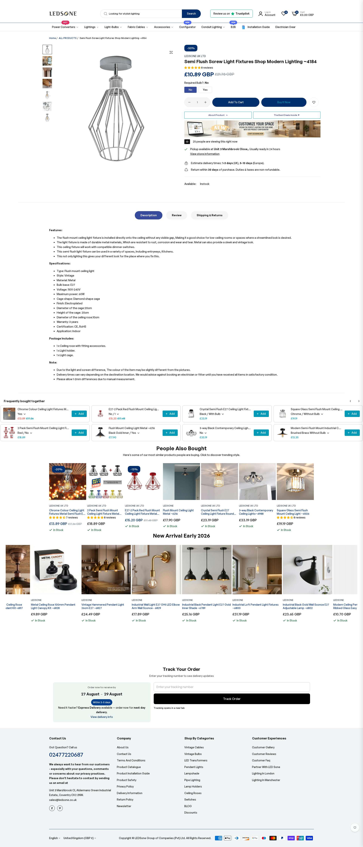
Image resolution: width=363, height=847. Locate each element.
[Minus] (189, 102)
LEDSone (11, 600)
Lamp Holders (193, 786)
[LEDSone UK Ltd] (63, 14)
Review (177, 215)
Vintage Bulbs (193, 754)
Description (148, 215)
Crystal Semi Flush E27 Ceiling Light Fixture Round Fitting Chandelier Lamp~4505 (225, 409)
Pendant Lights (193, 767)
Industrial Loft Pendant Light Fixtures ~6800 (230, 606)
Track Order (232, 699)
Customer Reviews (264, 754)
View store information (205, 153)
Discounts (190, 812)
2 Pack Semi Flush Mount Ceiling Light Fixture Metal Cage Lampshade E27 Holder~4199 (43, 428)
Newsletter (124, 806)
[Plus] (205, 102)
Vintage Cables (194, 747)
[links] (52, 808)
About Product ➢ (218, 115)
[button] (192, 67)
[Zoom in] (171, 52)
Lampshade (191, 773)
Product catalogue (129, 767)
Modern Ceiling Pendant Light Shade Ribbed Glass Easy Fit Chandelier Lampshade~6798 (330, 606)
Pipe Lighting (192, 780)
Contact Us (124, 754)
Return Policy (125, 799)
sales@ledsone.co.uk (63, 799)
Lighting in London (263, 773)
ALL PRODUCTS (68, 38)
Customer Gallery (263, 747)
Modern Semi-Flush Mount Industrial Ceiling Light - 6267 (317, 428)
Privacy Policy (125, 786)
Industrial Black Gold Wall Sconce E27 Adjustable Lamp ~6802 (281, 606)
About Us (123, 747)
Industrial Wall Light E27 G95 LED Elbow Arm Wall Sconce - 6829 (130, 606)
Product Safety (126, 780)
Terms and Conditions (131, 760)
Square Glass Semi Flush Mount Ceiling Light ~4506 (317, 409)
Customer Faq (261, 760)
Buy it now (283, 102)
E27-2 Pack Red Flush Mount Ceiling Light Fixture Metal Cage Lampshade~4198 (135, 409)
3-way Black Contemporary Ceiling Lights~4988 (225, 428)
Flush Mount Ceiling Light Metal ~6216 (132, 428)
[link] (91, 27)
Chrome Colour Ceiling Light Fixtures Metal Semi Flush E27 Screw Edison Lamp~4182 (43, 409)
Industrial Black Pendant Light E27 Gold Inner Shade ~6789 (181, 606)
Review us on (231, 13)
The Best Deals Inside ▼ (287, 115)
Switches (190, 799)
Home (52, 38)
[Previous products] (350, 401)
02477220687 (66, 754)
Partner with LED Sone (266, 767)
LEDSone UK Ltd (195, 56)
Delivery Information (129, 793)
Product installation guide (133, 773)
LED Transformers (195, 760)
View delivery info (102, 716)
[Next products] (359, 401)
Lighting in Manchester (266, 780)
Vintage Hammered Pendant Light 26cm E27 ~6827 (77, 606)
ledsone (168, 505)
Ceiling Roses (193, 793)
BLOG (188, 806)
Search (191, 13)
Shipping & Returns (210, 215)
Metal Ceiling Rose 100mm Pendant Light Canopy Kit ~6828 (28, 606)
